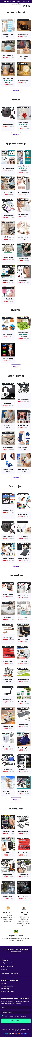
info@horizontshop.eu (10, 973)
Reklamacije (5, 989)
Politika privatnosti (7, 991)
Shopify (27, 1029)
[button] (8, 80)
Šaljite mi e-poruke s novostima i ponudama (15, 1016)
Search (3, 983)
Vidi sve (16, 91)
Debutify (19, 1031)
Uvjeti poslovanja (7, 986)
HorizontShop (15, 1029)
